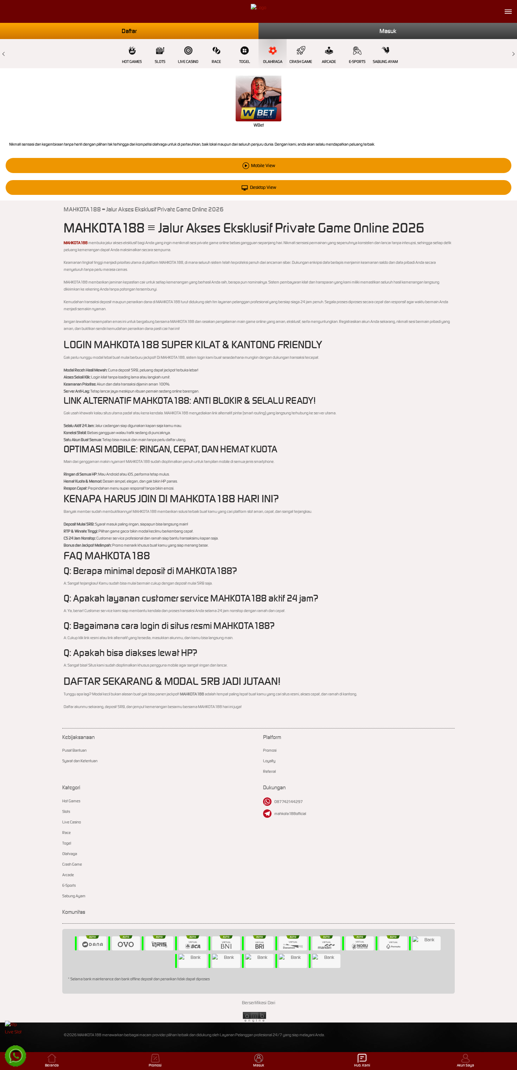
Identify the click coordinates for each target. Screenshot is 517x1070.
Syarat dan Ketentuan (79, 760)
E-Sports (357, 61)
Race (216, 61)
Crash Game (300, 61)
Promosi (269, 750)
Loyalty (269, 760)
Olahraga (272, 61)
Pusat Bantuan (74, 750)
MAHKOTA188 (76, 242)
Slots (160, 61)
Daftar (129, 31)
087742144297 (288, 801)
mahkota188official (290, 813)
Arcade (329, 61)
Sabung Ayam (385, 61)
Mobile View (263, 165)
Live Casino (188, 61)
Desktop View (263, 187)
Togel (244, 61)
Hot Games (132, 61)
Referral (269, 771)
